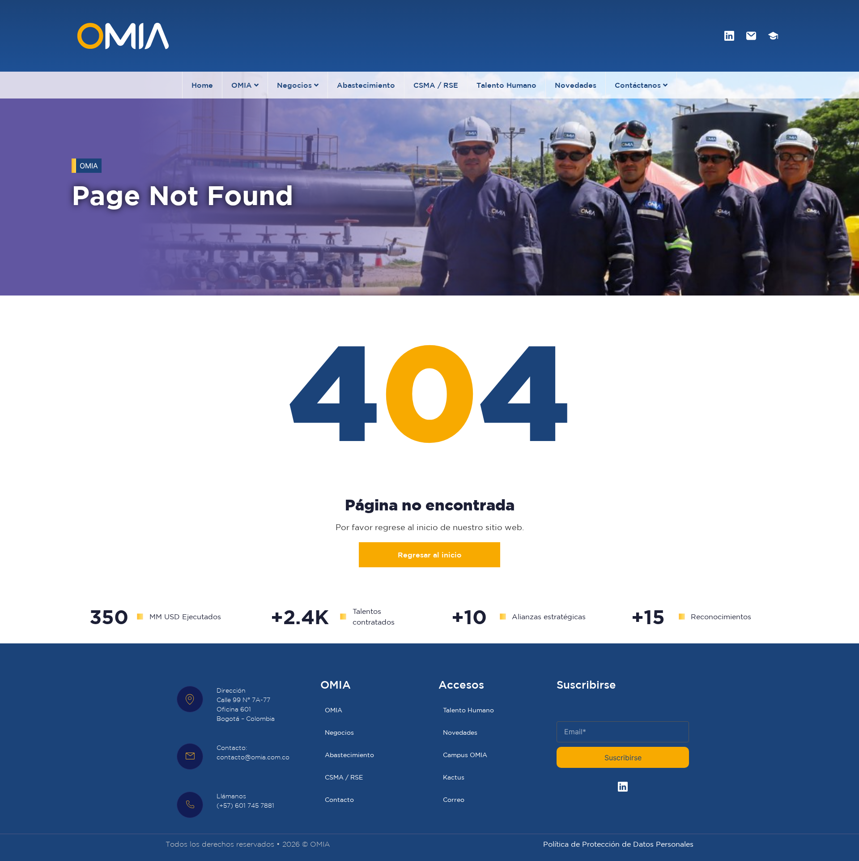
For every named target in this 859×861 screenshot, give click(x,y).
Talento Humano (506, 85)
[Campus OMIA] (773, 36)
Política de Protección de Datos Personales (618, 844)
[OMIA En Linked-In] (729, 36)
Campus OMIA (465, 754)
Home (202, 85)
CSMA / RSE (435, 85)
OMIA (241, 85)
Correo (453, 799)
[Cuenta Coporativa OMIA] (751, 36)
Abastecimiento (366, 85)
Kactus (453, 777)
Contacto (339, 799)
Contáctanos (638, 85)
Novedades (575, 85)
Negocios (294, 85)
